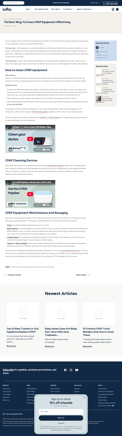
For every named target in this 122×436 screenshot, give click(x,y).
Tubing (9, 243)
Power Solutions (32, 397)
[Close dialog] (84, 397)
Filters (9, 225)
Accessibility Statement (106, 394)
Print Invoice (7, 392)
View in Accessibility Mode (14, 414)
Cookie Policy (102, 400)
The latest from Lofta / (15, 19)
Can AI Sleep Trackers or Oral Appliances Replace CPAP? (105, 73)
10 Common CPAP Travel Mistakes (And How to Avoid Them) (105, 91)
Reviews (77, 389)
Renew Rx (6, 400)
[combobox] (13, 3)
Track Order (94, 3)
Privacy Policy (102, 397)
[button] (117, 9)
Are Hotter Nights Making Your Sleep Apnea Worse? (104, 100)
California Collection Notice (106, 403)
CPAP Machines (32, 389)
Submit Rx (6, 397)
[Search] (5, 3)
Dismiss (61, 423)
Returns (76, 392)
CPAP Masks (31, 392)
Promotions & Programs (105, 392)
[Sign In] (113, 9)
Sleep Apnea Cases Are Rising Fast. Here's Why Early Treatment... (105, 82)
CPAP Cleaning (31, 400)
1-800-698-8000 (110, 3)
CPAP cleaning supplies (40, 112)
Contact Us (6, 389)
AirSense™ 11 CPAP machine (49, 118)
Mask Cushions (12, 229)
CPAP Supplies (31, 394)
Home (5, 19)
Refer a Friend (55, 392)
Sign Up (61, 418)
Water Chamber (21, 243)
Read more (11, 346)
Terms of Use (102, 389)
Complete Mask (13, 237)
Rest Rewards (55, 389)
